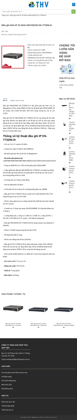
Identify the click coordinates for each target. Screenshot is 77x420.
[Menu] (73, 4)
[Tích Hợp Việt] (38, 4)
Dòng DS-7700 (12, 34)
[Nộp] (73, 11)
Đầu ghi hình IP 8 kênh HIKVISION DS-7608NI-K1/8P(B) (64, 324)
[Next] (75, 315)
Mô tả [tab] (5, 100)
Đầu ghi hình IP (21, 34)
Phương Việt (21, 261)
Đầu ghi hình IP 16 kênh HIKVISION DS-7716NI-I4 (13, 324)
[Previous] (1, 315)
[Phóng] (4, 66)
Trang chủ (5, 15)
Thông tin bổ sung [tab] (17, 100)
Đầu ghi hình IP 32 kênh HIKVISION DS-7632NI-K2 (38, 324)
